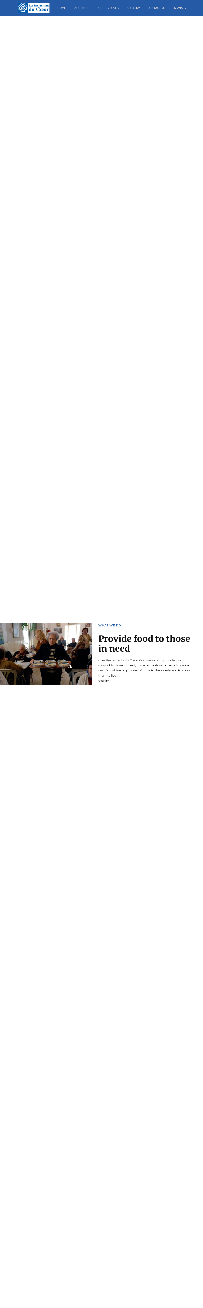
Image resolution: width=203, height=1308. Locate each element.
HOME (61, 8)
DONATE (180, 7)
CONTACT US (156, 8)
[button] (83, 8)
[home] (37, 8)
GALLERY (133, 8)
